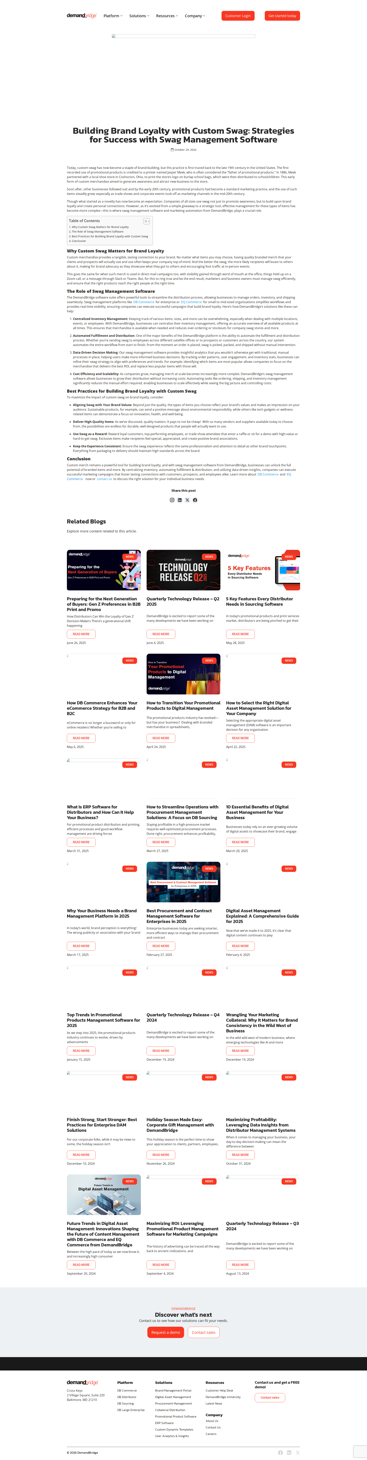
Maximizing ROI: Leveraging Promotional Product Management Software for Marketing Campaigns (182, 1228)
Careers (211, 1434)
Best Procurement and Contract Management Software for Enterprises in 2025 (179, 916)
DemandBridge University (223, 1397)
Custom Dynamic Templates (174, 1429)
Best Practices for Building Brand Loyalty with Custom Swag (110, 236)
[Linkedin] (289, 1452)
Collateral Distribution (170, 1410)
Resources (165, 15)
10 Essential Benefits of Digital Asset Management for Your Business (257, 812)
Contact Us (213, 1427)
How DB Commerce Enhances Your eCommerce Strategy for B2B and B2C (102, 708)
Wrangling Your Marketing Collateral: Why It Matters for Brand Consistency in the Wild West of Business (262, 1022)
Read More (81, 634)
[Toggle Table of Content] (144, 221)
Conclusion (79, 241)
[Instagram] (172, 500)
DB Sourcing (125, 1403)
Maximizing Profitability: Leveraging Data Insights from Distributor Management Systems (261, 1125)
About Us (212, 1420)
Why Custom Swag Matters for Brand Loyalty (100, 227)
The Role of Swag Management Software (98, 231)
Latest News (214, 1403)
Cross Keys (75, 1390)
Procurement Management (173, 1403)
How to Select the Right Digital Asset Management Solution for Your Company (258, 708)
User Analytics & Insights (172, 1436)
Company (193, 15)
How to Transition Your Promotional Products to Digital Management (183, 705)
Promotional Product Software (175, 1416)
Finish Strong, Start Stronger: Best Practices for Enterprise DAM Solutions (102, 1125)
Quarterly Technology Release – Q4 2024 (183, 1017)
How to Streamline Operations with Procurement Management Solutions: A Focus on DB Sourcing (182, 812)
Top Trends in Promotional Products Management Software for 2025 (103, 1020)
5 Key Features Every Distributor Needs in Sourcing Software (259, 601)
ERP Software (164, 1423)
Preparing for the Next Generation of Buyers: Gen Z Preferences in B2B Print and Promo (103, 604)
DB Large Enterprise (131, 1410)
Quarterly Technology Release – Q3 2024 (262, 1226)
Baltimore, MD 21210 (82, 1400)
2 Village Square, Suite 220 (86, 1395)
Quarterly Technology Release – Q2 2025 (183, 601)
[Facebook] (280, 1452)
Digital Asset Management (173, 1397)
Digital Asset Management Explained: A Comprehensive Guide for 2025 (262, 916)
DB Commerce (127, 1390)
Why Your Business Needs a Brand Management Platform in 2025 (102, 913)
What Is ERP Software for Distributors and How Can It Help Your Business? (100, 812)
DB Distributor (126, 1397)
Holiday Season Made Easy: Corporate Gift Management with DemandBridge (180, 1125)
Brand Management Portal (173, 1390)
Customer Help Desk (219, 1390)
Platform (111, 15)
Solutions (137, 15)
